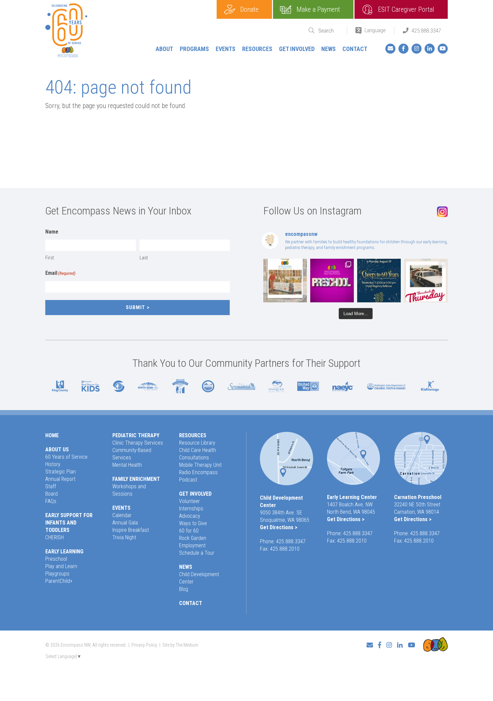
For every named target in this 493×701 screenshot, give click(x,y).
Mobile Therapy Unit (200, 465)
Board (51, 494)
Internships (191, 508)
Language (375, 30)
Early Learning (64, 551)
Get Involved (297, 48)
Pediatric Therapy (135, 435)
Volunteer (189, 501)
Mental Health (127, 465)
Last (144, 258)
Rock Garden (192, 538)
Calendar (121, 515)
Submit (135, 307)
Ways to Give (193, 523)
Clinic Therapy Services (137, 443)
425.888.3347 (426, 30)
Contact (354, 48)
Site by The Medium (180, 645)
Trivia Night (124, 537)
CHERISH (54, 537)
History (52, 464)
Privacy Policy (144, 645)
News (328, 48)
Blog (183, 589)
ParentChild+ (59, 581)
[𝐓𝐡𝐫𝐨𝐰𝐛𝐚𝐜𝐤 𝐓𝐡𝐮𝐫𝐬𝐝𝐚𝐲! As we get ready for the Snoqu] (285, 280)
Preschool (56, 559)
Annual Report (60, 479)
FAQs (50, 501)
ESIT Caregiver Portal (406, 9)
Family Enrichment (136, 479)
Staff (50, 486)
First (49, 258)
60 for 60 (189, 531)
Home (52, 435)
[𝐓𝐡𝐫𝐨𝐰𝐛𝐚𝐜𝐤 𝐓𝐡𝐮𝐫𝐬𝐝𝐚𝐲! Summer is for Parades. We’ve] (426, 280)
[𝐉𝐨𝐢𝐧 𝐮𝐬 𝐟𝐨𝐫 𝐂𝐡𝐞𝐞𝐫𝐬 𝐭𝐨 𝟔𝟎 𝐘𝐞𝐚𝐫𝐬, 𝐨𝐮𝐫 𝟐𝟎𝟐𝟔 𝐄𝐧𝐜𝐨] (379, 280)
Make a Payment (318, 9)
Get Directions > (278, 527)
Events (225, 48)
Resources (257, 48)
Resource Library (197, 443)
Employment (192, 545)
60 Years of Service (66, 457)
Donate (249, 9)
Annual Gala (125, 522)
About (164, 48)
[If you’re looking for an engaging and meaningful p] (332, 280)
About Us (57, 449)
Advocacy (189, 516)
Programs (194, 48)
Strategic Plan (60, 471)
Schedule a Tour (196, 553)
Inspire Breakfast (130, 530)
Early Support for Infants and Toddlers (69, 522)
